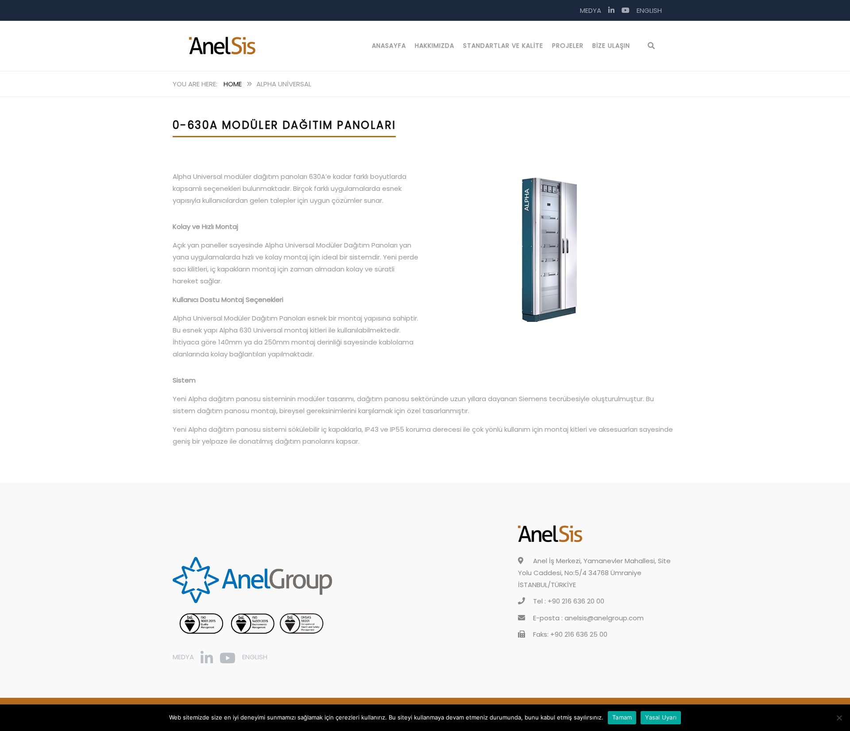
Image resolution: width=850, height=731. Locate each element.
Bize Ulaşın (611, 45)
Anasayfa (389, 45)
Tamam (622, 717)
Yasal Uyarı (660, 717)
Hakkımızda (434, 45)
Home (233, 84)
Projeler (567, 45)
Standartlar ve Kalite (503, 45)
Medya (590, 10)
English (649, 10)
